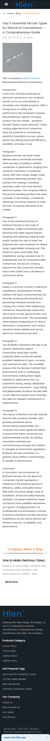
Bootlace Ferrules (30, 78)
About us (7, 702)
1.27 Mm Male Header (14, 679)
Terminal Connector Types (17, 689)
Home (10, 13)
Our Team (8, 712)
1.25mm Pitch (9, 660)
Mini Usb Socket (11, 684)
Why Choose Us (11, 707)
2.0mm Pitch (9, 646)
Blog (18, 13)
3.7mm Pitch (9, 651)
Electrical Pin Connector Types (19, 674)
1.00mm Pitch (9, 656)
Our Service (8, 717)
